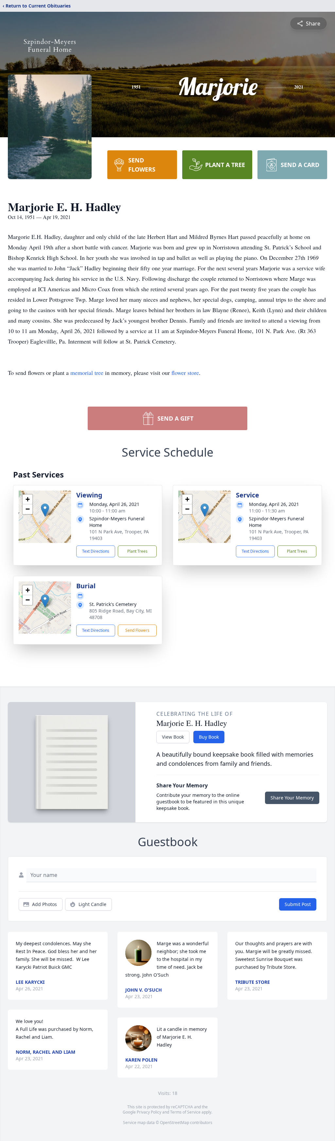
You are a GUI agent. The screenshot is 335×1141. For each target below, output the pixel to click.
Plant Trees (137, 551)
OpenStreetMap (174, 1122)
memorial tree (86, 373)
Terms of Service (185, 1112)
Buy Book (209, 737)
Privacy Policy (149, 1112)
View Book (173, 737)
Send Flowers (137, 630)
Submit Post (298, 904)
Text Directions (95, 551)
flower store (185, 373)
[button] (45, 510)
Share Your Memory (292, 798)
